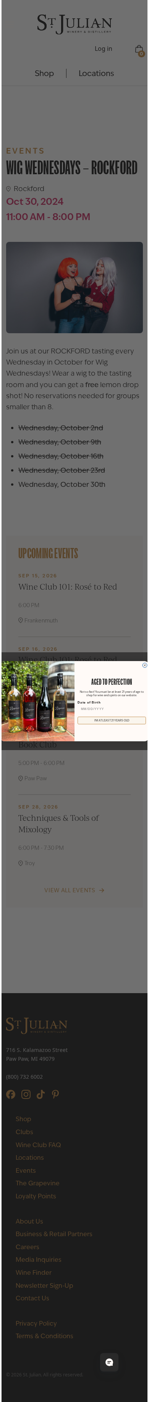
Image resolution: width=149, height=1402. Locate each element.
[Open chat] (109, 1362)
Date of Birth (89, 702)
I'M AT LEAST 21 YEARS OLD (112, 720)
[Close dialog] (145, 665)
